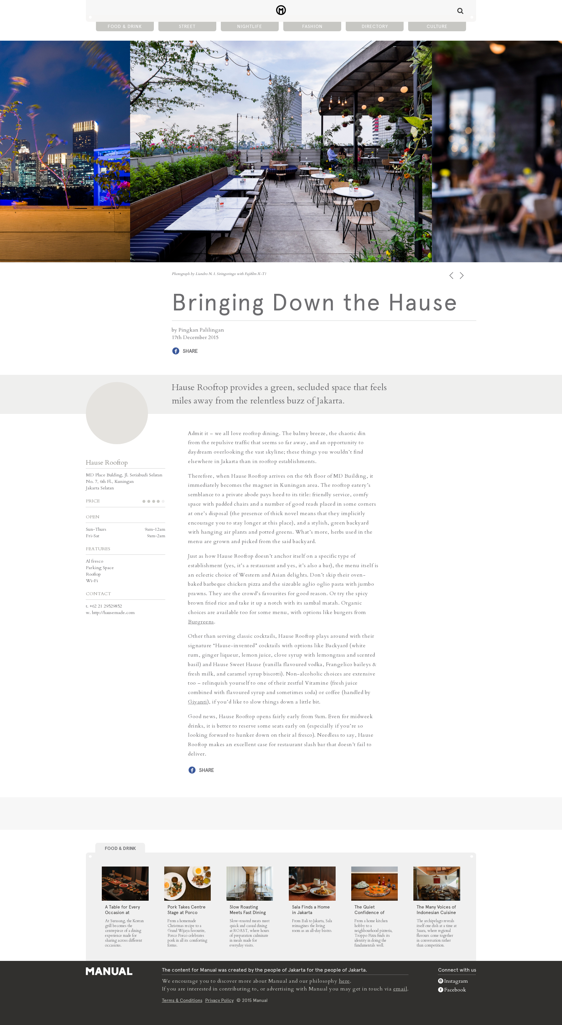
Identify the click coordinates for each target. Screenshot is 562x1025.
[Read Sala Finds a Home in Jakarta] (312, 884)
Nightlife (249, 26)
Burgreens (201, 621)
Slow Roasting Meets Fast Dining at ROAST (248, 912)
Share (190, 351)
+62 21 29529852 (106, 606)
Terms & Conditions (182, 1000)
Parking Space (100, 568)
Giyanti (197, 701)
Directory (375, 26)
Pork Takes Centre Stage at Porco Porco (186, 912)
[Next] (462, 275)
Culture (437, 26)
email (400, 988)
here (344, 981)
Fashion (312, 26)
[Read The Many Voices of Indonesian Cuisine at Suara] (436, 884)
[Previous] (452, 275)
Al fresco (94, 561)
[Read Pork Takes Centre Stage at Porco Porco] (187, 884)
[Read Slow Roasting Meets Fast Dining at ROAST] (249, 884)
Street (187, 26)
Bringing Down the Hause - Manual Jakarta (281, 10)
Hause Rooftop (107, 462)
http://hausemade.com (113, 612)
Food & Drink (125, 26)
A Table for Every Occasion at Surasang (122, 912)
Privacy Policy (219, 1000)
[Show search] (460, 10)
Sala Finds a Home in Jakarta (311, 909)
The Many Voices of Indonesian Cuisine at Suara (436, 912)
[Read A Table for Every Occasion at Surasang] (125, 884)
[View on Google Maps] (117, 413)
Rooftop (93, 574)
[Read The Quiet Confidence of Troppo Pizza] (374, 884)
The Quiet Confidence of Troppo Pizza (369, 912)
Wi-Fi (92, 581)
